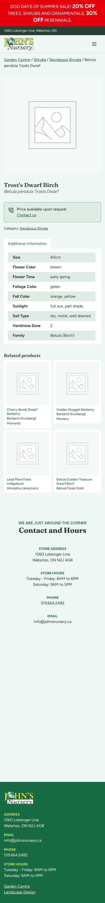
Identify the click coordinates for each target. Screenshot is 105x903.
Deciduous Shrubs (65, 59)
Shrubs (40, 59)
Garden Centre (17, 59)
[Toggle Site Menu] (94, 44)
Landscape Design (19, 892)
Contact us (26, 215)
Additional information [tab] (27, 243)
